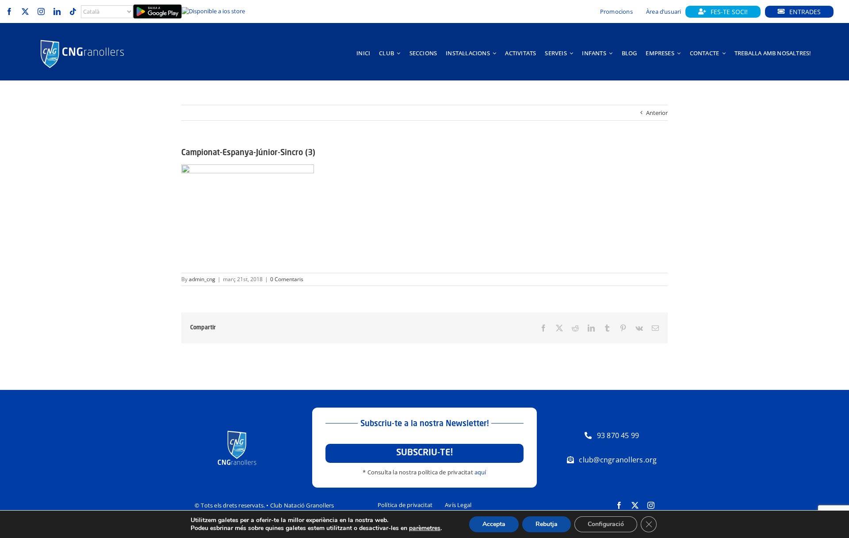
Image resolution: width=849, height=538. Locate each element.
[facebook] (9, 11)
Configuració (606, 524)
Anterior (657, 113)
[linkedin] (57, 11)
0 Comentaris (286, 279)
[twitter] (25, 11)
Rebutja (546, 524)
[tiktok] (72, 11)
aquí (480, 472)
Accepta (493, 524)
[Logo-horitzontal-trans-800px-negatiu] (82, 40)
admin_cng (202, 279)
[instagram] (41, 11)
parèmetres (424, 528)
